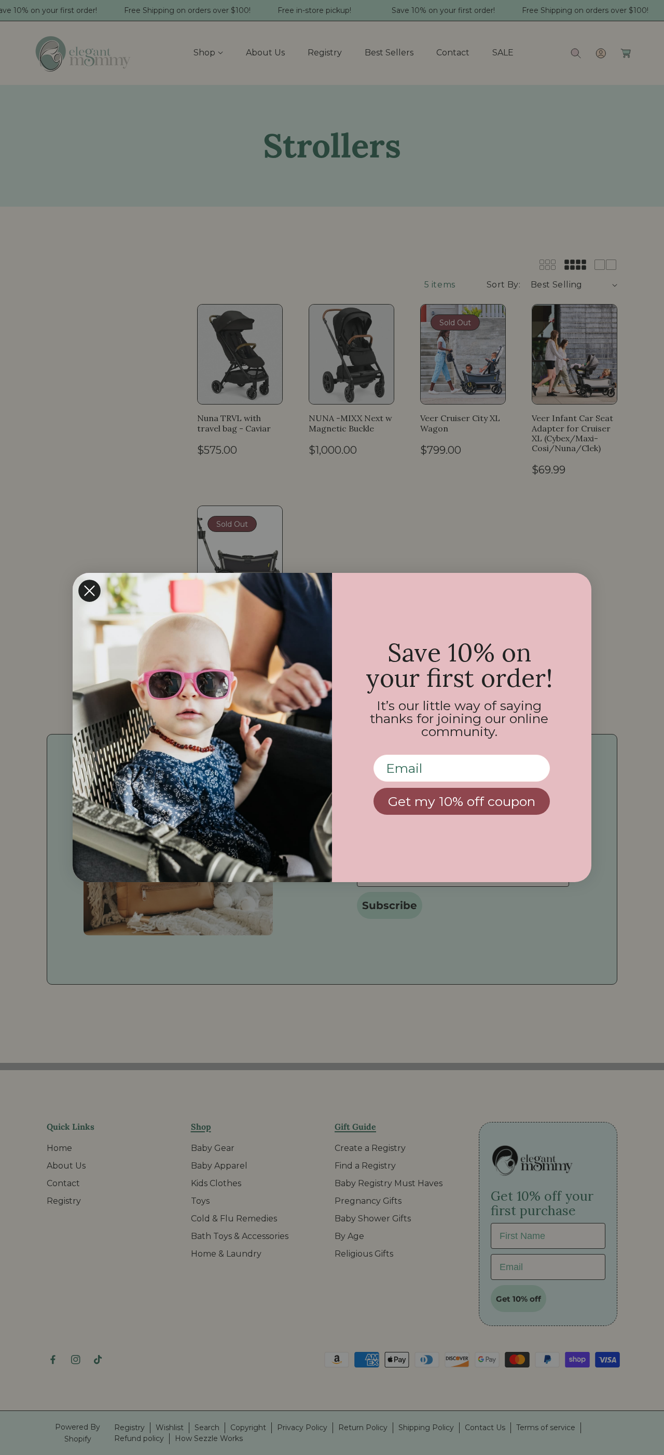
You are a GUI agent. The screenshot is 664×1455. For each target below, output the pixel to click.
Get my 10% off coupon (461, 801)
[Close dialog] (89, 590)
